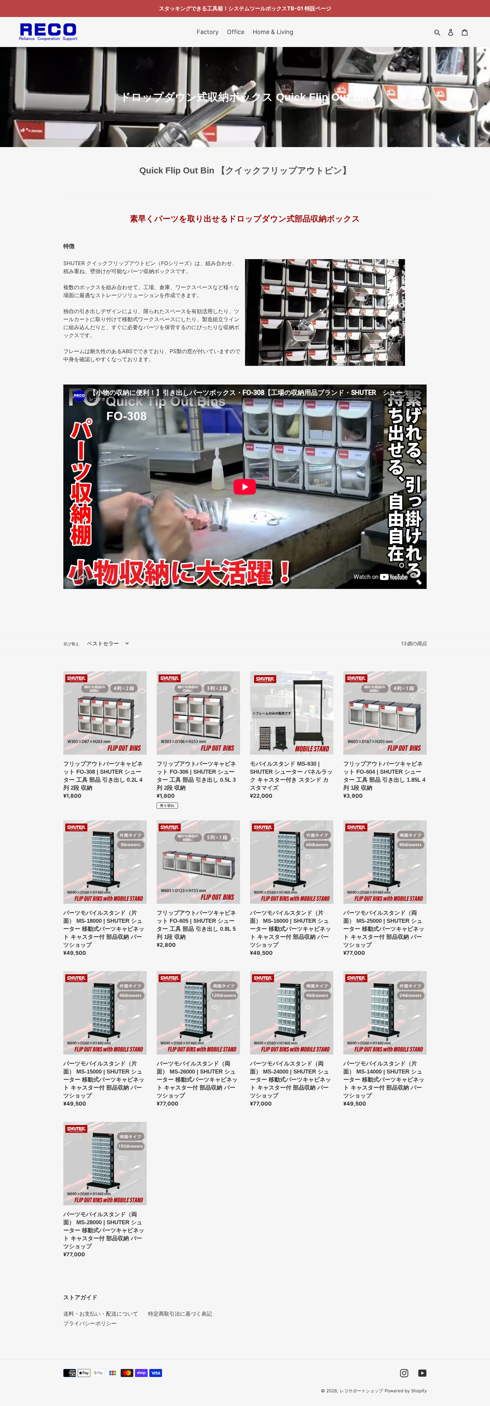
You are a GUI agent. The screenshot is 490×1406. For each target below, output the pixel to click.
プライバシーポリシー (90, 1323)
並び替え (71, 643)
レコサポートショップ (361, 1390)
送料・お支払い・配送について (100, 1313)
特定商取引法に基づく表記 (180, 1313)
